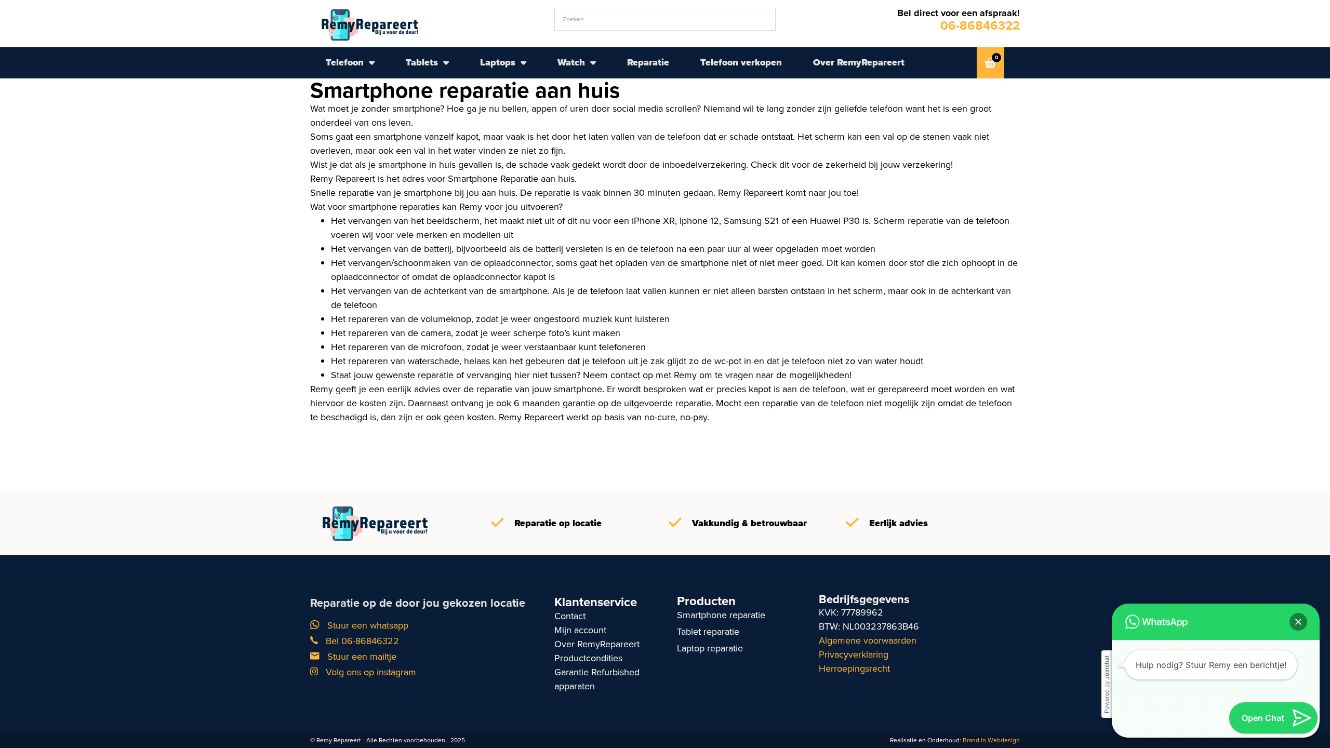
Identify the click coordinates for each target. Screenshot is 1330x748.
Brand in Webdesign (991, 740)
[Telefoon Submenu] (372, 63)
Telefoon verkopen (741, 62)
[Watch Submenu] (593, 63)
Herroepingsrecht (854, 668)
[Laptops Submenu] (523, 63)
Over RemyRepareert (859, 62)
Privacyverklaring (853, 654)
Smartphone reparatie (721, 615)
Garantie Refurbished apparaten (597, 679)
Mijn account (580, 630)
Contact (570, 616)
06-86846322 (980, 25)
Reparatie (648, 62)
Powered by (1106, 684)
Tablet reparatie (708, 631)
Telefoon (345, 62)
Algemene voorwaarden (867, 640)
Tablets (422, 62)
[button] (1298, 622)
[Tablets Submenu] (446, 63)
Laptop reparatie (710, 648)
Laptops (497, 62)
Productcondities (588, 658)
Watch (571, 62)
